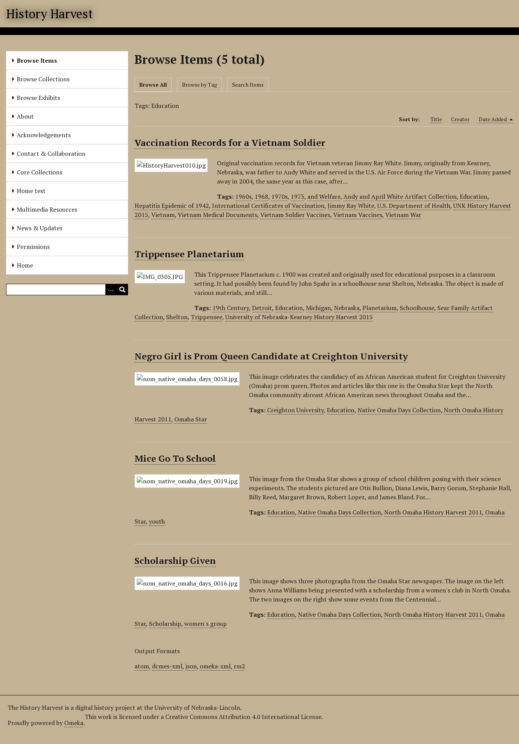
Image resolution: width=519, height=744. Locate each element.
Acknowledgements (44, 135)
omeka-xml (215, 666)
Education (473, 196)
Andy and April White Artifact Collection (400, 196)
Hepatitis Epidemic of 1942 (171, 205)
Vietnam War (403, 215)
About (25, 116)
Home (25, 265)
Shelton (177, 317)
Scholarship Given (175, 560)
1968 (261, 196)
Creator (460, 119)
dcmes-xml (167, 666)
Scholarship (165, 623)
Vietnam (163, 215)
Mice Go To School (175, 458)
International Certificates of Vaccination (268, 205)
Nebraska (346, 308)
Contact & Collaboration (51, 153)
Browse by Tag (199, 84)
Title (436, 119)
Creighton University (295, 410)
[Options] (111, 289)
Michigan (318, 308)
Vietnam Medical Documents (217, 215)
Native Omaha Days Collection (399, 410)
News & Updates (39, 228)
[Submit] (122, 289)
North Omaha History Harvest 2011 (433, 512)
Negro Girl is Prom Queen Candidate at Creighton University (271, 356)
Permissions (33, 246)
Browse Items (37, 60)
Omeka (73, 723)
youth (157, 521)
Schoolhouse (417, 308)
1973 (297, 196)
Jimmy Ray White (351, 205)
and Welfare (323, 196)
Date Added (493, 119)
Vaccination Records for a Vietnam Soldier (229, 142)
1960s (243, 196)
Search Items (248, 84)
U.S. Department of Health (413, 205)
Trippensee (206, 317)
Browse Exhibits (38, 97)
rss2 (239, 666)
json (191, 666)
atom (141, 666)
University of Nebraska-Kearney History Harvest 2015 (299, 317)
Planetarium (379, 308)
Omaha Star (190, 419)
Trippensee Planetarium (189, 254)
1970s (279, 196)
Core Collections (39, 172)
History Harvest (49, 14)
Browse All (153, 84)
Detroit (262, 308)
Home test (31, 191)
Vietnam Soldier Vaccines (295, 215)
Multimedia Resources (47, 209)
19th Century (230, 308)
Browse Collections (43, 79)
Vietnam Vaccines (357, 215)
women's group (205, 623)
